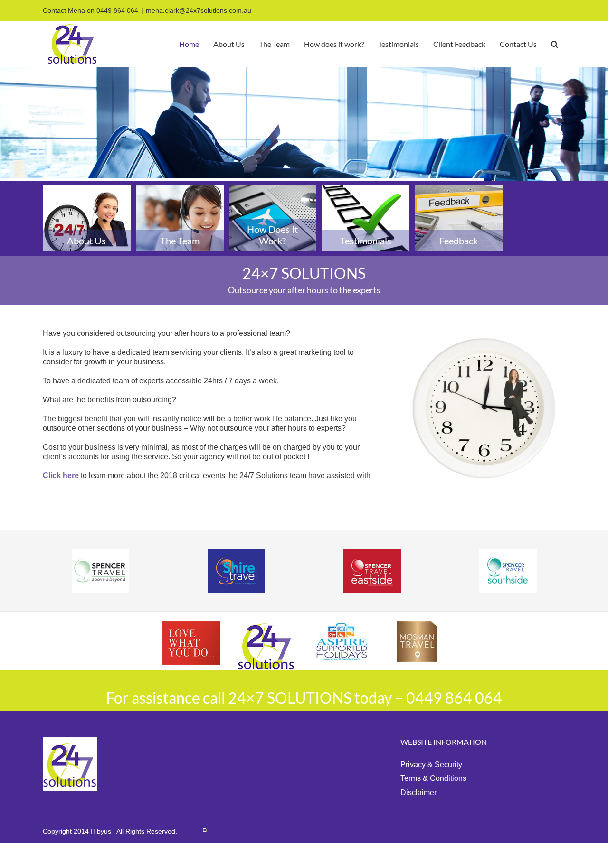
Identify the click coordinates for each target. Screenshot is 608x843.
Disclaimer (418, 792)
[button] (554, 43)
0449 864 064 (117, 10)
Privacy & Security (431, 764)
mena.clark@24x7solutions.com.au (198, 10)
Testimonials (365, 240)
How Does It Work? (272, 234)
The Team (180, 240)
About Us (86, 240)
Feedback (458, 240)
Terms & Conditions (433, 778)
